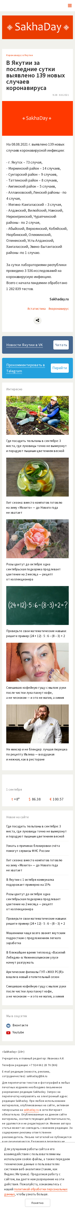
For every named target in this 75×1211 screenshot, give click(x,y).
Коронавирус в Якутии (19, 55)
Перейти (59, 367)
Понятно (37, 1203)
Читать (61, 344)
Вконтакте (20, 1025)
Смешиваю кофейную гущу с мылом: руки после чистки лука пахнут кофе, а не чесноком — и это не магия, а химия (36, 991)
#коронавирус (59, 309)
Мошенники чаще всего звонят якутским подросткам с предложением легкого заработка (35, 938)
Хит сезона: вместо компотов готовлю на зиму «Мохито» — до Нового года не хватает (34, 865)
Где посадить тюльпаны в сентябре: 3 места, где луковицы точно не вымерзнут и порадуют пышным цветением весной (36, 831)
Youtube (18, 1032)
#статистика (37, 309)
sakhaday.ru (31, 1110)
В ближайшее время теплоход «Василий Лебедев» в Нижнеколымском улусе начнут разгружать (35, 957)
